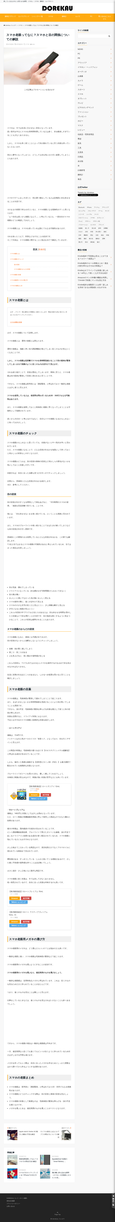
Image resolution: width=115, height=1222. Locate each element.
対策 (91, 231)
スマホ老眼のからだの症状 (22, 269)
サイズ (107, 211)
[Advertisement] (39, 110)
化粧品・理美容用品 (86, 134)
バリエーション (83, 225)
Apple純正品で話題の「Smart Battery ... (59, 1160)
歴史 (91, 235)
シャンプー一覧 (37, 16)
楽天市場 (46, 795)
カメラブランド (23, 16)
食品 (79, 179)
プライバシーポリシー (13, 1203)
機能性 (86, 235)
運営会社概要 (11, 1201)
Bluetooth (82, 207)
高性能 (92, 242)
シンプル (89, 214)
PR (79, 58)
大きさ (81, 231)
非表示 (42, 249)
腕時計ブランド (10, 16)
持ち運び (98, 231)
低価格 (81, 228)
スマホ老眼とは (15, 253)
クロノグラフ (92, 211)
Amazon (34, 795)
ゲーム (80, 85)
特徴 (107, 235)
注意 (97, 235)
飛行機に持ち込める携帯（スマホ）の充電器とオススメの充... (61, 1175)
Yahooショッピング (38, 799)
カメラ (77, 16)
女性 (86, 231)
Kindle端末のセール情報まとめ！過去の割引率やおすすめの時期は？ (93, 264)
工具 (79, 148)
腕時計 (64, 16)
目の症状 (16, 264)
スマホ (50, 16)
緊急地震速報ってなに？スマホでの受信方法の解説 (28, 1160)
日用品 (80, 157)
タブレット (82, 98)
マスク (80, 125)
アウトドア (82, 63)
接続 (105, 231)
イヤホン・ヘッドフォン (87, 67)
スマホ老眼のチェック (17, 259)
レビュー (81, 130)
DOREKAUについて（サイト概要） (17, 1198)
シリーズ (81, 214)
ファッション (83, 112)
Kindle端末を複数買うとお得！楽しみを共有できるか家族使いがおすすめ (93, 286)
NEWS (80, 49)
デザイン (88, 221)
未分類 (80, 161)
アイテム (97, 207)
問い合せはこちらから (104, 17)
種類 (80, 238)
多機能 (106, 228)
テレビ (80, 103)
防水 (86, 242)
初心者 (94, 228)
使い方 (87, 228)
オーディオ (82, 71)
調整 (103, 238)
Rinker (37, 788)
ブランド (101, 225)
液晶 (102, 235)
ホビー (80, 121)
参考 (99, 228)
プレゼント (82, 116)
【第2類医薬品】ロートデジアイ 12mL (44, 786)
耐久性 (91, 238)
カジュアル (82, 211)
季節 (79, 139)
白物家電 (81, 170)
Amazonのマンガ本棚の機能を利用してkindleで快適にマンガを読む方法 (93, 278)
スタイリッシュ (83, 218)
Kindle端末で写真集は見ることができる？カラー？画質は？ (93, 257)
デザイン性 (96, 221)
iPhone (89, 207)
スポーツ (81, 89)
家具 (79, 143)
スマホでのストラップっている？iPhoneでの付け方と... (28, 1175)
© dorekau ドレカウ (58, 1219)
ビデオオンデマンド (86, 107)
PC (91, 16)
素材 (85, 238)
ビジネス (93, 225)
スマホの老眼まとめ (16, 285)
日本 (80, 235)
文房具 (80, 152)
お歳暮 (80, 76)
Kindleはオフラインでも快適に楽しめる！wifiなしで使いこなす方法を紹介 (93, 271)
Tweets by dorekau (86, 192)
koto (33, 44)
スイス (96, 214)
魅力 (98, 242)
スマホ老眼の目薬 (15, 274)
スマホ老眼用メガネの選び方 (19, 280)
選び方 (81, 242)
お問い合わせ (11, 1206)
